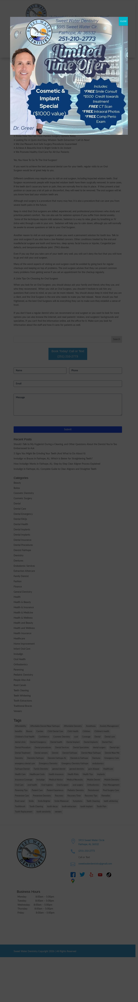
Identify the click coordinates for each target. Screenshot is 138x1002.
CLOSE (123, 21)
